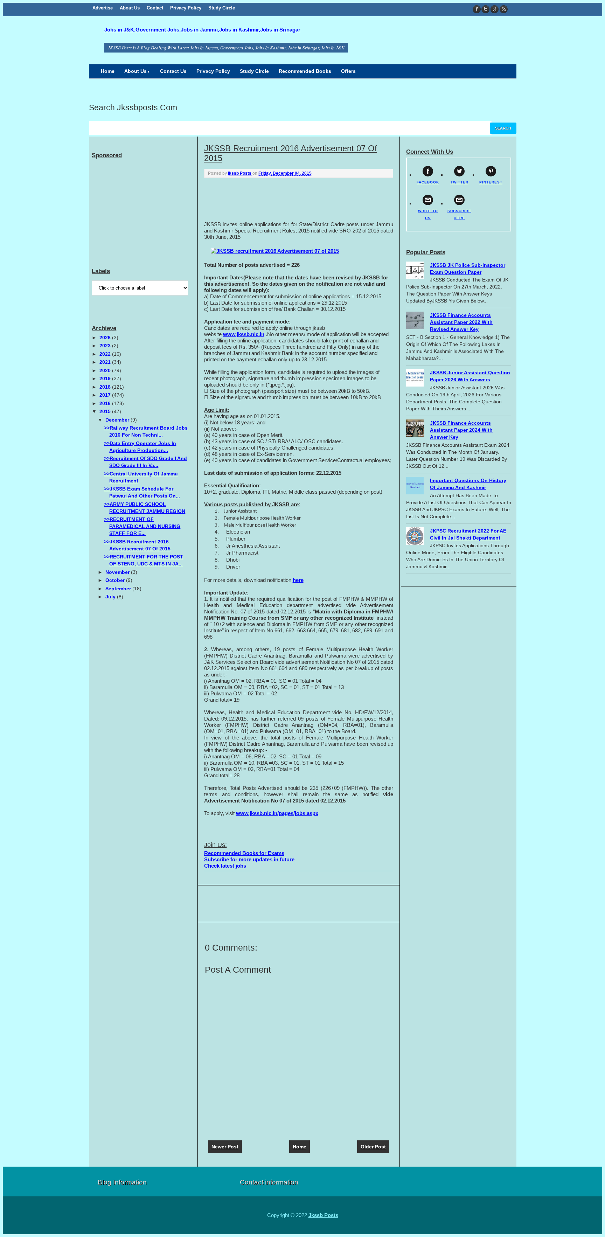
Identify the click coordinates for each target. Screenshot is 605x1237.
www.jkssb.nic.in (243, 334)
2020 (105, 370)
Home (107, 71)
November (118, 572)
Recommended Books (305, 71)
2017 (105, 395)
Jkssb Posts (323, 1215)
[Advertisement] (299, 198)
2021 (105, 362)
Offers (348, 71)
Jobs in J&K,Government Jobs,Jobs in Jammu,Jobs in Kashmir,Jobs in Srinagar (202, 30)
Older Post (373, 1146)
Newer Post (224, 1146)
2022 (105, 354)
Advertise (102, 8)
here (298, 580)
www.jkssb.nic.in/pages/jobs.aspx (277, 813)
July (111, 596)
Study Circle (221, 8)
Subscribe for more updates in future (249, 859)
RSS (503, 9)
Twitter (485, 9)
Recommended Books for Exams (244, 853)
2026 (105, 337)
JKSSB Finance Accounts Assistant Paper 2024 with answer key (461, 430)
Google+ (494, 9)
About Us (130, 8)
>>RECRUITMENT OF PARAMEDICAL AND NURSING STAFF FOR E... (142, 526)
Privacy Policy (185, 8)
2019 (105, 378)
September (118, 588)
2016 (105, 403)
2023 (105, 345)
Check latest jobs (225, 866)
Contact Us (173, 71)
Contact (155, 8)
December (118, 420)
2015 (105, 411)
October (115, 580)
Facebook (477, 9)
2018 (105, 387)
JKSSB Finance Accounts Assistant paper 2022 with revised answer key (461, 322)
